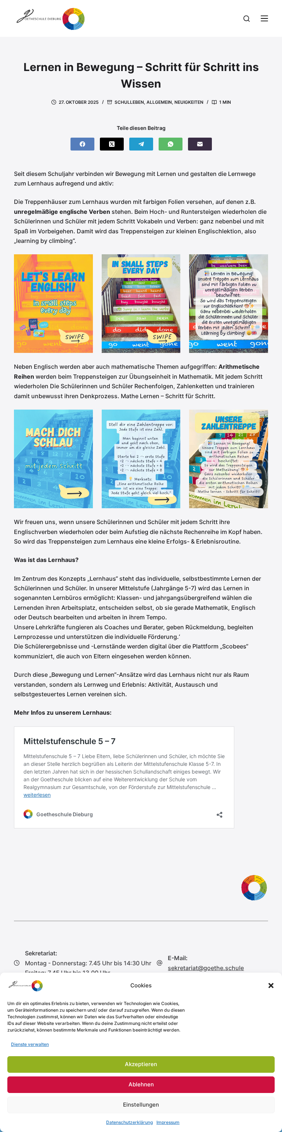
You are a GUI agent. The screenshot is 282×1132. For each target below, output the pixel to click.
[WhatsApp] (170, 144)
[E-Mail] (200, 144)
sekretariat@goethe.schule (206, 968)
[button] (271, 985)
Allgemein (159, 102)
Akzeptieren (141, 1064)
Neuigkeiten (188, 102)
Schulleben (129, 102)
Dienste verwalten (30, 1044)
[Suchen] (246, 18)
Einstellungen (141, 1104)
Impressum (168, 1122)
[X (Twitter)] (112, 144)
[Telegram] (141, 144)
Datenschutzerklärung (129, 1122)
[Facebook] (82, 144)
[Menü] (264, 18)
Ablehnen (141, 1084)
